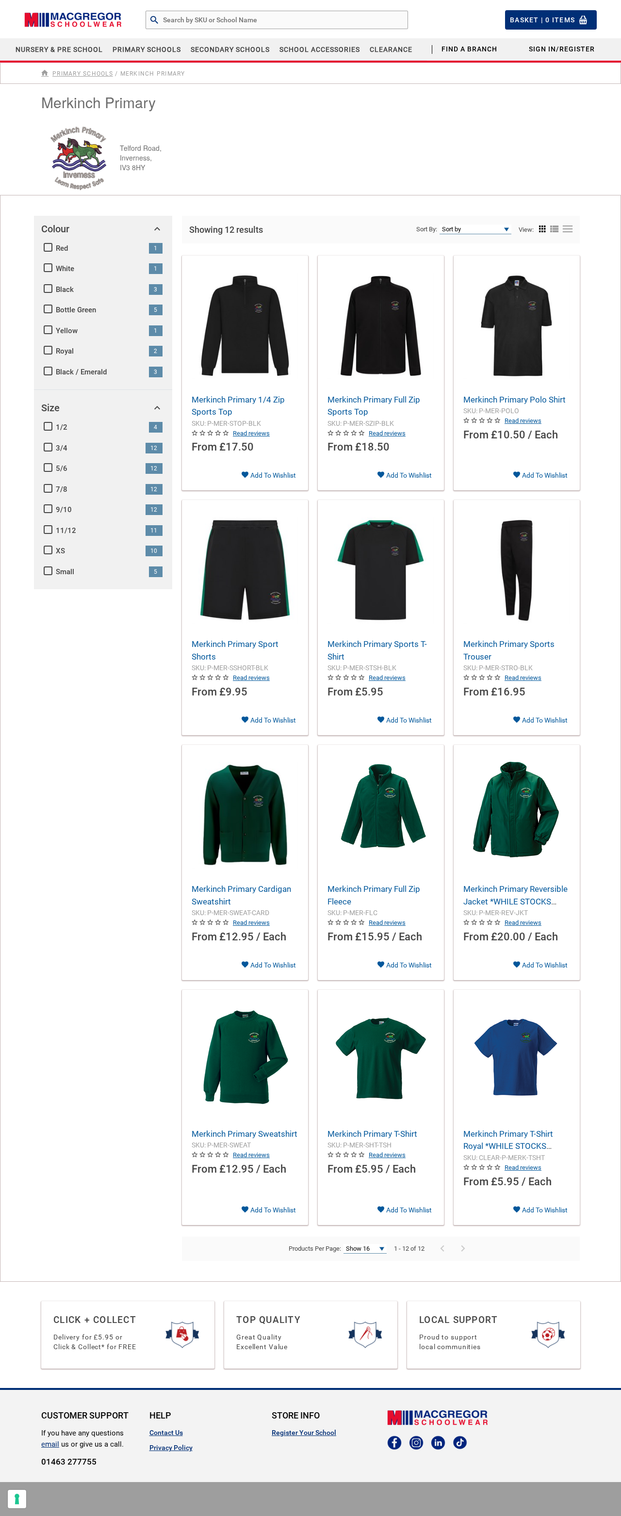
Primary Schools (147, 49)
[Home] (45, 73)
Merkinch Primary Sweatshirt (244, 1134)
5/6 (61, 468)
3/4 (61, 448)
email (50, 1444)
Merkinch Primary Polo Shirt (514, 399)
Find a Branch (469, 49)
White (65, 268)
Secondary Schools (230, 49)
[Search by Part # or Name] (154, 20)
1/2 (61, 427)
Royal (65, 351)
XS (60, 551)
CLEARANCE (391, 49)
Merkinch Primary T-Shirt (372, 1134)
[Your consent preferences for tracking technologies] (17, 1499)
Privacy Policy (171, 1447)
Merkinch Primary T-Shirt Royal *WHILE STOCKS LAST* (508, 1146)
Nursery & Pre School (59, 49)
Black (65, 289)
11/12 (66, 530)
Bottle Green (76, 310)
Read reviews (251, 433)
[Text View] (566, 229)
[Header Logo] (73, 20)
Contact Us (166, 1432)
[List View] (553, 229)
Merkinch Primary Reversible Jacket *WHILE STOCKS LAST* (515, 901)
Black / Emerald (81, 372)
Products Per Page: (315, 1248)
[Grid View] (542, 229)
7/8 (61, 489)
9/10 (64, 509)
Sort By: (426, 229)
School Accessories (319, 49)
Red (62, 248)
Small (65, 571)
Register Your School (304, 1432)
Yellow (67, 330)
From (204, 447)
